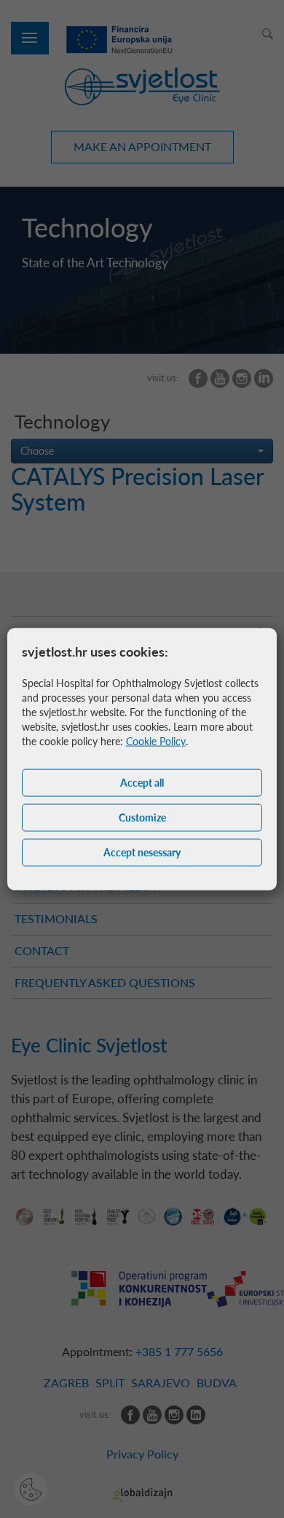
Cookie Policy (156, 740)
